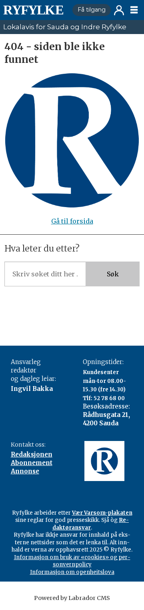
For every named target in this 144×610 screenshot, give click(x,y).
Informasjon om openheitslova (72, 572)
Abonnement (31, 463)
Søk (113, 274)
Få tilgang (92, 9)
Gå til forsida (72, 221)
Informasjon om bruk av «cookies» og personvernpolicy (72, 561)
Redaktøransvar (90, 524)
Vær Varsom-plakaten (102, 512)
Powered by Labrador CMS (72, 598)
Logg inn (119, 10)
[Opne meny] (134, 10)
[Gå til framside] (34, 10)
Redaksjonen (31, 454)
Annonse (25, 471)
